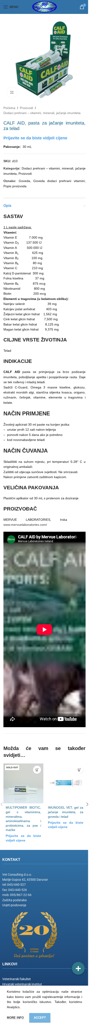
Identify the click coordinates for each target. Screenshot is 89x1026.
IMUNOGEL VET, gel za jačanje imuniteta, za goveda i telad (65, 812)
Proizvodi (26, 108)
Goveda (24, 181)
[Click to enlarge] (12, 92)
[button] (78, 968)
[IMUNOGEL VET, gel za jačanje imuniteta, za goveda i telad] (66, 783)
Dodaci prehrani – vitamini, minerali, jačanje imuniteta (42, 113)
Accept (40, 1017)
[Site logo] (44, 6)
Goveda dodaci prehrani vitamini (59, 181)
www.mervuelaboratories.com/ (25, 524)
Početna (9, 108)
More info (16, 1017)
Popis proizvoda (14, 186)
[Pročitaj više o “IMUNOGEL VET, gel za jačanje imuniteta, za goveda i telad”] (79, 770)
